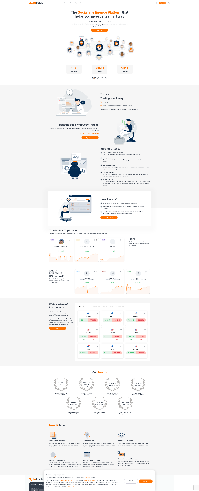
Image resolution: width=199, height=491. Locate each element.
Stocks (111, 306)
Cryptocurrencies (119, 306)
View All (58, 328)
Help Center (90, 3)
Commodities (97, 306)
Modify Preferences (131, 481)
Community (73, 3)
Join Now (99, 30)
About (81, 3)
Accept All (145, 481)
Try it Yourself (90, 137)
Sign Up (162, 3)
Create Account (109, 217)
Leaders (50, 3)
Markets (58, 3)
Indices (105, 306)
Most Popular (82, 306)
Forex (89, 306)
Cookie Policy (70, 486)
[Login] (168, 3)
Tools (65, 3)
